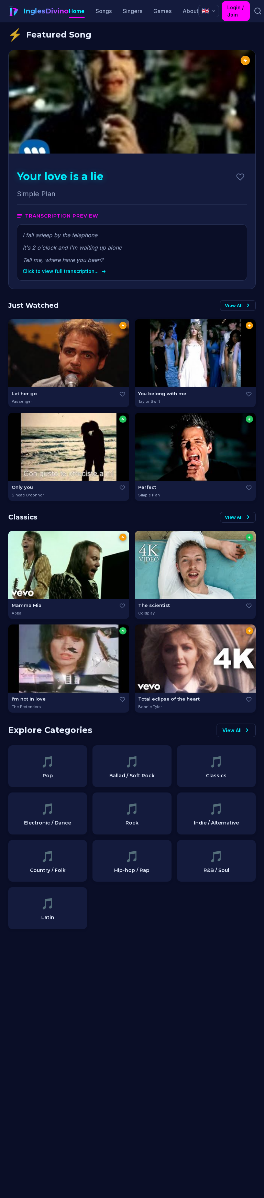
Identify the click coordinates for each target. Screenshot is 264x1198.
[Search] (258, 11)
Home (77, 11)
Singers (132, 11)
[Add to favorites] (240, 177)
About (190, 11)
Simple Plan (149, 495)
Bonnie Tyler (150, 706)
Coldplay (146, 613)
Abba (16, 613)
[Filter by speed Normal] (122, 325)
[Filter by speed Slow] (122, 419)
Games (162, 11)
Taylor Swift (149, 401)
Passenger (22, 401)
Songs (104, 11)
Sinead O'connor (28, 495)
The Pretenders (26, 706)
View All (234, 305)
